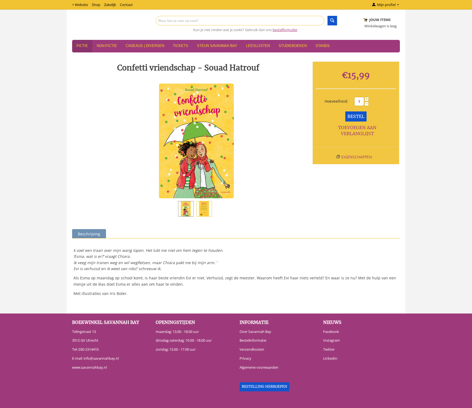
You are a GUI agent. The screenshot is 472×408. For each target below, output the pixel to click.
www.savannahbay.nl (89, 367)
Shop (96, 4)
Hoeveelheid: (336, 101)
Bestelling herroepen (264, 386)
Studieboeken (293, 46)
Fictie (82, 46)
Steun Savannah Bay (217, 46)
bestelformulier (285, 29)
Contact (126, 4)
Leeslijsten (258, 46)
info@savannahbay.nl (101, 358)
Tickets (180, 46)
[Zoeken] (332, 20)
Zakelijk (110, 4)
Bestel (355, 116)
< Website (80, 4)
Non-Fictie (107, 46)
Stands (322, 46)
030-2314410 (88, 349)
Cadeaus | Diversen (145, 46)
